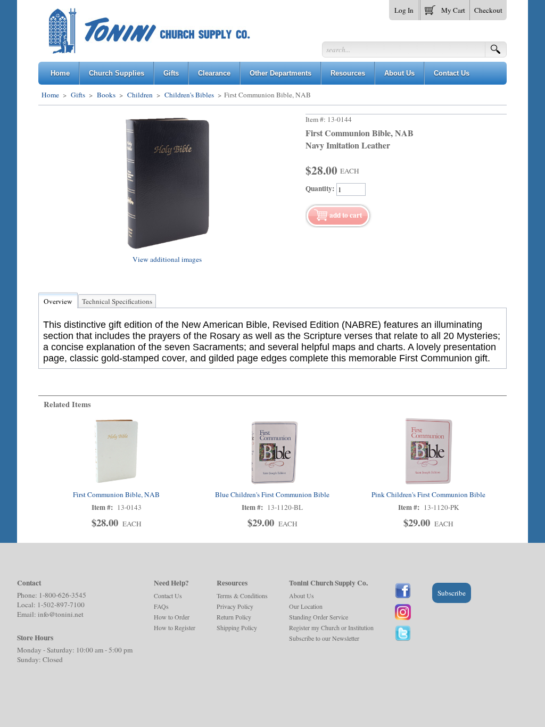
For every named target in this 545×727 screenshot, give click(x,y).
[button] (445, 8)
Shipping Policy (237, 627)
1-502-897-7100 (61, 604)
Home (50, 95)
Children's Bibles (189, 95)
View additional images (167, 259)
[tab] (58, 301)
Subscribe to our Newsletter (324, 638)
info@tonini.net (61, 614)
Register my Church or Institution (331, 627)
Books (106, 95)
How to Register (174, 627)
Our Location (306, 606)
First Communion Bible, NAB (116, 494)
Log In (404, 10)
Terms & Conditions (242, 595)
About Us (301, 595)
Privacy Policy (235, 606)
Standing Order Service (318, 617)
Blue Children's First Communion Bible (272, 494)
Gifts (78, 95)
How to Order (171, 617)
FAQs (161, 606)
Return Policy (234, 617)
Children (140, 95)
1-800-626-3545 (62, 595)
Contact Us (168, 595)
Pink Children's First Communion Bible (428, 494)
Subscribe (451, 593)
